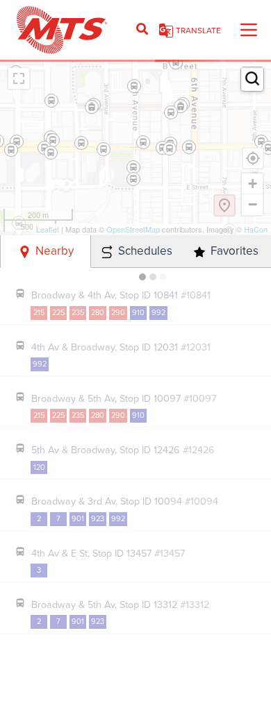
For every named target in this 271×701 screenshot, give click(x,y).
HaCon (256, 229)
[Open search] (142, 30)
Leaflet (47, 229)
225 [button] (58, 312)
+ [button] (252, 183)
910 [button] (138, 312)
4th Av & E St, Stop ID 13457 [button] (108, 553)
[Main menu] (248, 30)
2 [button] (39, 518)
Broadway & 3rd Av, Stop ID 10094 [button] (124, 500)
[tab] (45, 252)
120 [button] (39, 467)
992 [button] (158, 312)
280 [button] (97, 312)
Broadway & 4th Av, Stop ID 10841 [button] (121, 294)
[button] (252, 78)
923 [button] (97, 518)
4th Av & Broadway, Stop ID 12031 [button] (121, 346)
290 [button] (118, 312)
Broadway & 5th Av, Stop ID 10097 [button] (123, 398)
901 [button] (78, 518)
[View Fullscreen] (18, 78)
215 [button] (38, 312)
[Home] (62, 30)
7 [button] (58, 518)
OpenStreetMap (133, 229)
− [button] (252, 204)
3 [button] (39, 569)
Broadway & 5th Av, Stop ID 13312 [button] (120, 604)
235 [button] (78, 312)
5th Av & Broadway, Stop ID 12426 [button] (123, 449)
